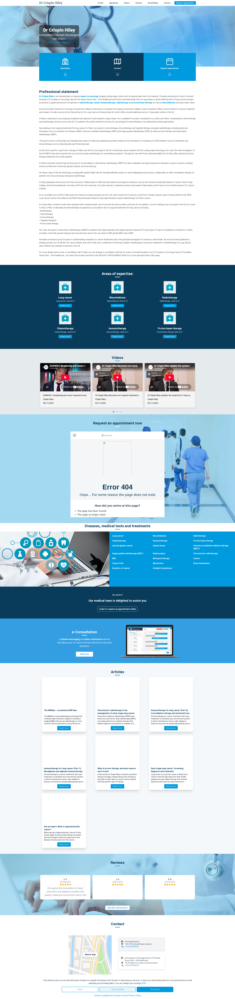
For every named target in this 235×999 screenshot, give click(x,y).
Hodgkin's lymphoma (162, 568)
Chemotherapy (119, 541)
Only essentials (117, 989)
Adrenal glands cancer (122, 545)
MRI (114, 558)
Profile (100, 3)
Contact (167, 3)
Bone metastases (201, 563)
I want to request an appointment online (117, 609)
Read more (65, 305)
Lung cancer (118, 536)
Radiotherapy (199, 536)
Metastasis (158, 563)
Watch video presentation (59, 42)
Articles (138, 3)
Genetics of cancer (121, 568)
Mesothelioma (159, 536)
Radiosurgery (159, 553)
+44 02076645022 (132, 946)
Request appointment (185, 3)
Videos (127, 3)
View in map (90, 954)
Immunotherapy (160, 541)
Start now (84, 654)
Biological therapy (161, 558)
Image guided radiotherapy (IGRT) (127, 553)
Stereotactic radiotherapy (205, 553)
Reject (80, 989)
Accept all (155, 989)
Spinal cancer (159, 545)
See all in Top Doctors (117, 908)
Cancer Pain (117, 563)
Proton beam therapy (203, 541)
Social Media (153, 3)
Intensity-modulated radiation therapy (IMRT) (210, 547)
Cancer (196, 558)
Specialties (113, 3)
